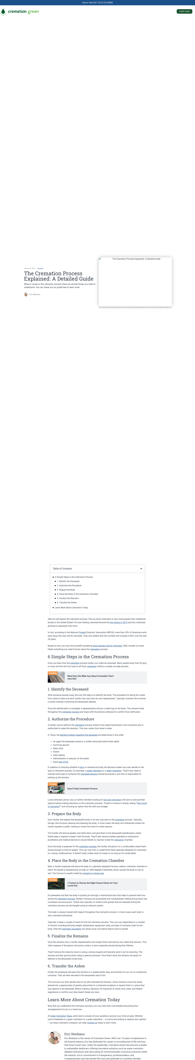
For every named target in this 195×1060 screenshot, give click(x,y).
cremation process (70, 712)
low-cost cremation (112, 800)
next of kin (63, 762)
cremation (95, 649)
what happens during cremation (107, 646)
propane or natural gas (93, 873)
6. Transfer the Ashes (67, 602)
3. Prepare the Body (66, 590)
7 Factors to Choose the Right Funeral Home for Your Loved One (92, 884)
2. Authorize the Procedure (69, 585)
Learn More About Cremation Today (71, 607)
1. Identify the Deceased (68, 581)
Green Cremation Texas (61, 1016)
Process (40, 268)
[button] (141, 569)
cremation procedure (71, 929)
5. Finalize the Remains (68, 598)
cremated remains (89, 774)
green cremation (114, 770)
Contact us (92, 1023)
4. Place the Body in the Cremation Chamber (77, 594)
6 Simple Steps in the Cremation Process (74, 577)
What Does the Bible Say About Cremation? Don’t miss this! (90, 677)
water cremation (94, 770)
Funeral (82, 632)
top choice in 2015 (119, 622)
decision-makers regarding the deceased (79, 735)
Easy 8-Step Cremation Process (82, 788)
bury (82, 767)
